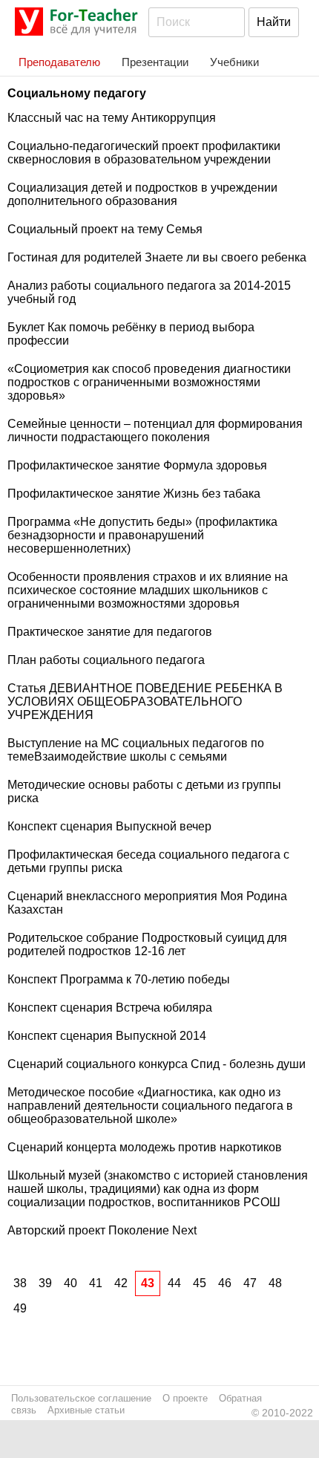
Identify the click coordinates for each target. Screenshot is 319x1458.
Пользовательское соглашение (81, 1398)
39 (45, 1283)
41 (95, 1283)
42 (121, 1283)
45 (199, 1283)
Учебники (234, 62)
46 (224, 1283)
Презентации (155, 62)
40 (70, 1283)
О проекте (185, 1398)
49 (20, 1308)
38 (20, 1283)
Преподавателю (59, 62)
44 (174, 1283)
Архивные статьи (86, 1410)
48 (275, 1283)
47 (250, 1283)
